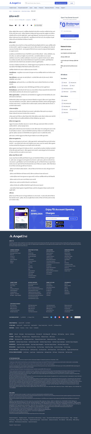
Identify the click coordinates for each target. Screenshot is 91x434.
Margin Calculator (49, 253)
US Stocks (30, 262)
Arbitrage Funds (48, 352)
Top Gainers (48, 292)
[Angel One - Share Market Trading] (15, 3)
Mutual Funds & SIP (23, 7)
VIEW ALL (70, 119)
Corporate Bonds (31, 270)
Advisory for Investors (53, 419)
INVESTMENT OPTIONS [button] (33, 249)
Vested (31, 327)
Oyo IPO (66, 287)
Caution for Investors (33, 421)
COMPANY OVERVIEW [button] (14, 249)
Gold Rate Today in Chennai (45, 341)
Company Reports (13, 292)
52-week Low (49, 290)
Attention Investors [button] (14, 358)
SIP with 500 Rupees (32, 256)
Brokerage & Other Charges (15, 253)
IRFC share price (13, 305)
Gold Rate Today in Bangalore (72, 341)
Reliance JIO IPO (68, 285)
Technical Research (13, 290)
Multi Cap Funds (69, 352)
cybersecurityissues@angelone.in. (44, 409)
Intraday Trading (68, 257)
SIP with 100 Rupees (32, 254)
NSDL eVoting (76, 419)
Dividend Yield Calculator (51, 259)
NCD (29, 269)
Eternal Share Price (50, 310)
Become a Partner (49, 7)
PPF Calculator (49, 272)
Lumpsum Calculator (50, 256)
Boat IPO (66, 288)
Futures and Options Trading (70, 266)
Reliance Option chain (51, 339)
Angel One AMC (21, 322)
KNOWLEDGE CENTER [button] (69, 249)
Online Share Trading (68, 256)
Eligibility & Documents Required (34, 292)
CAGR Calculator (49, 257)
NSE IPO (66, 284)
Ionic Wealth (28, 322)
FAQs (71, 417)
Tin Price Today (67, 347)
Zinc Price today (40, 347)
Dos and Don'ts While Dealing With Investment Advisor (58, 417)
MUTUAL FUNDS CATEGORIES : (15, 352)
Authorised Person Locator (33, 298)
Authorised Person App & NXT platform (35, 295)
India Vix (67, 334)
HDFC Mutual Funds (52, 349)
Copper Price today (21, 347)
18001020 (24, 317)
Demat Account (67, 253)
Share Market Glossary (50, 287)
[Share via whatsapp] (19, 25)
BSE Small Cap (61, 334)
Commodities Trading (69, 264)
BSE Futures (52, 336)
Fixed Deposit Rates (57, 325)
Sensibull (17, 327)
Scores (44, 417)
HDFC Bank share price (32, 305)
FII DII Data (48, 295)
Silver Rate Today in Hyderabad (23, 344)
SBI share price (31, 310)
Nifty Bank (21, 334)
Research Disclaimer (13, 417)
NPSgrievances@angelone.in (14, 407)
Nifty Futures (18, 336)
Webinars (12, 261)
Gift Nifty (72, 334)
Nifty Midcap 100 (46, 334)
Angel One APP (19, 325)
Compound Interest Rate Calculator (53, 262)
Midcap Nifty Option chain (40, 339)
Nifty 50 (16, 334)
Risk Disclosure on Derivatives (21, 421)
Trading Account (68, 254)
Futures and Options (32, 261)
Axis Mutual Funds (42, 349)
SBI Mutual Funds (34, 349)
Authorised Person (68, 269)
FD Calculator (49, 264)
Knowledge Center (13, 284)
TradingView (36, 327)
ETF (29, 264)
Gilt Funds (55, 352)
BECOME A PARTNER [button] (32, 282)
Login (71, 3)
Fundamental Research (14, 288)
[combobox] (34, 19)
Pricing (57, 7)
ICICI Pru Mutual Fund (61, 349)
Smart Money (12, 285)
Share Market (67, 259)
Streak (27, 327)
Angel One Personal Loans (35, 419)
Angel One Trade (27, 325)
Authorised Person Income (33, 290)
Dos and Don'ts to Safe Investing (34, 417)
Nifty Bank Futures (26, 336)
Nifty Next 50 (39, 334)
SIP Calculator (49, 254)
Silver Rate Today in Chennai (50, 344)
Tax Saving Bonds (31, 277)
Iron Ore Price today (58, 347)
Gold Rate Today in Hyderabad (58, 341)
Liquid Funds (32, 352)
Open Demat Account (61, 3)
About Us (12, 254)
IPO (65, 261)
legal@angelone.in (41, 410)
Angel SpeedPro (34, 325)
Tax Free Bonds (31, 272)
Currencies (30, 265)
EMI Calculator (49, 274)
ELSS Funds (25, 352)
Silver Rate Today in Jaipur (63, 344)
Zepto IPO (66, 290)
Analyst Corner (67, 270)
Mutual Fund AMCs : (14, 349)
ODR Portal (11, 421)
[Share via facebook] (27, 25)
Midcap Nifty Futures (35, 336)
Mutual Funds (30, 253)
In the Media (12, 257)
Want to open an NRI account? (70, 39)
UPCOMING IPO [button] (68, 282)
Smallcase (22, 327)
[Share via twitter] (23, 25)
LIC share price (67, 311)
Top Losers (48, 293)
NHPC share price (31, 306)
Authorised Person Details (33, 296)
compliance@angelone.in (40, 406)
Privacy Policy (31, 413)
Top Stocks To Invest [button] (15, 303)
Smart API (50, 325)
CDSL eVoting (69, 419)
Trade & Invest (12, 7)
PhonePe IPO (67, 292)
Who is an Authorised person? (33, 287)
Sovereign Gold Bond (32, 275)
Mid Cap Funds (61, 352)
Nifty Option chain (18, 339)
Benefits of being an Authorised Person (35, 288)
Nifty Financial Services (30, 334)
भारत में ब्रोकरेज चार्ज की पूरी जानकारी (68, 53)
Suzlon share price (13, 306)
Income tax (67, 267)
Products (41, 7)
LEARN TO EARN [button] (13, 282)
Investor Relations (13, 259)
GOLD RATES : (12, 341)
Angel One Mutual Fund (24, 349)
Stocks (29, 251)
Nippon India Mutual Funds (72, 349)
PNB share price (49, 308)
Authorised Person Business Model (34, 293)
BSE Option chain (61, 339)
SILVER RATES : (12, 344)
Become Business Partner (33, 284)
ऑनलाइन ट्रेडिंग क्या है (65, 57)
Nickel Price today (49, 347)
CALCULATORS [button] (49, 249)
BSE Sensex (54, 334)
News (35, 7)
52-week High (49, 288)
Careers (11, 262)
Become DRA (30, 285)
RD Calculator (49, 265)
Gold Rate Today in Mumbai (21, 341)
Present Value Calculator (51, 267)
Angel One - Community (14, 293)
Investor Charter (44, 419)
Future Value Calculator (50, 261)
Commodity (30, 267)
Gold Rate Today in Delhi (34, 341)
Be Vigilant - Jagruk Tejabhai (15, 295)
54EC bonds (30, 274)
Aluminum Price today (31, 347)
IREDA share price (13, 308)
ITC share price (67, 308)
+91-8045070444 (29, 409)
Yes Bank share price (14, 311)
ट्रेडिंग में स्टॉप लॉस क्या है (66, 49)
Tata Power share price (32, 311)
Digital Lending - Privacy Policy (22, 419)
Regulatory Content (23, 417)
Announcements (49, 285)
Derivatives (67, 262)
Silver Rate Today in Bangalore (37, 344)
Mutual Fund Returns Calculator (52, 270)
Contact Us (12, 256)
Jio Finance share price (69, 310)
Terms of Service (39, 413)
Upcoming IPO (31, 259)
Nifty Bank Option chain (29, 339)
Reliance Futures (44, 336)
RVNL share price (31, 308)
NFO (29, 257)
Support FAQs (31, 317)
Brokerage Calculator (50, 251)
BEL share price (49, 311)
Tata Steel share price (50, 305)
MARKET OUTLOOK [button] (50, 282)
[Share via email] (31, 25)
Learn (31, 7)
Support (63, 7)
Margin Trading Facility (43, 325)
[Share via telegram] (15, 25)
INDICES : (11, 334)
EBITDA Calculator (49, 269)
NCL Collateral (62, 419)
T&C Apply (75, 417)
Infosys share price (68, 306)
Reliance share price (68, 305)
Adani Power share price (51, 306)
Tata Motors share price (14, 310)
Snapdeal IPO (67, 293)
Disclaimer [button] (12, 392)
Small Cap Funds (40, 352)
